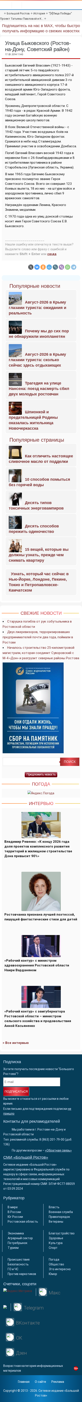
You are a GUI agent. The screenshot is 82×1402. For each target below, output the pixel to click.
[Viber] (61, 267)
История (39, 13)
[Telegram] (73, 267)
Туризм (13, 1247)
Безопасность (18, 1264)
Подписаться (16, 1091)
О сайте (40, 1381)
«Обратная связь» (58, 1150)
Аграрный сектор (20, 1238)
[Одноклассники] (43, 267)
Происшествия (19, 1259)
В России (14, 1212)
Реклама (57, 1381)
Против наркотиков (22, 1274)
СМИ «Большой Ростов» (25, 1157)
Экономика (16, 1233)
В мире (13, 1207)
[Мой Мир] (49, 267)
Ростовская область (23, 1221)
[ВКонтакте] (37, 267)
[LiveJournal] (55, 267)
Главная (24, 1381)
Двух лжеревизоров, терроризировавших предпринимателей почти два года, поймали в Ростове (38, 637)
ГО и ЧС (13, 1269)
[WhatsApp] (67, 267)
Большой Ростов (18, 13)
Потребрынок (17, 1243)
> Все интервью (16, 1043)
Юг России (15, 1216)
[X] (30, 267)
